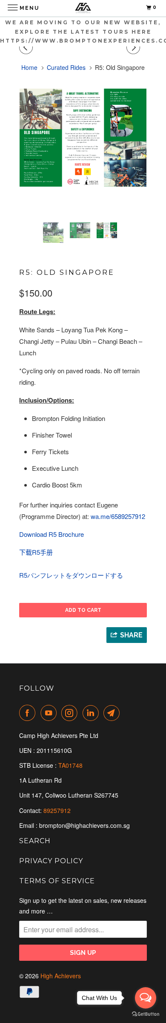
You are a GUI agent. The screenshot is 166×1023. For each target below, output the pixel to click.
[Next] (134, 47)
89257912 (57, 810)
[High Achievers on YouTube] (50, 713)
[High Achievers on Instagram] (71, 713)
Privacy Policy (51, 861)
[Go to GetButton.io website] (145, 1014)
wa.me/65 (118, 516)
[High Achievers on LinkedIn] (92, 713)
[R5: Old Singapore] (83, 137)
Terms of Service (57, 881)
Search (35, 841)
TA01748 (71, 765)
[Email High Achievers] (113, 713)
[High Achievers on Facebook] (29, 713)
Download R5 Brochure (51, 534)
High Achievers (60, 975)
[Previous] (27, 47)
